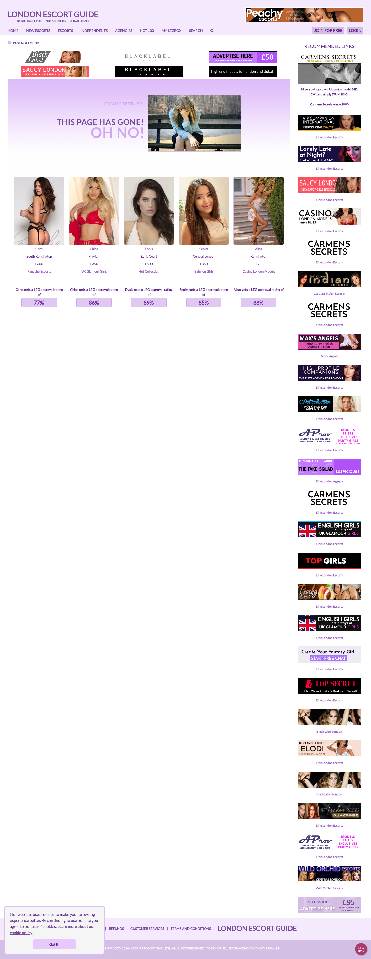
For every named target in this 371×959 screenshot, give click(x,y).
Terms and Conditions (191, 929)
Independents (94, 30)
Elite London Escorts (329, 137)
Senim (203, 249)
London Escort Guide (53, 14)
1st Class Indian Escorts (329, 293)
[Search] (212, 30)
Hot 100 (147, 30)
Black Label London (329, 731)
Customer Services (147, 929)
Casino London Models (259, 271)
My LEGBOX (171, 30)
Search (196, 30)
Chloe (94, 249)
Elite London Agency (329, 481)
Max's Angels (329, 356)
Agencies (123, 30)
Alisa (258, 249)
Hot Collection (149, 271)
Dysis (149, 249)
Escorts (65, 30)
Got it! (54, 944)
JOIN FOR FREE (328, 30)
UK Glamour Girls (94, 271)
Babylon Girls (204, 271)
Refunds (116, 929)
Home (13, 30)
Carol (39, 249)
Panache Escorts (39, 271)
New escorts (38, 30)
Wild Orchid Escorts (329, 888)
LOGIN (355, 30)
